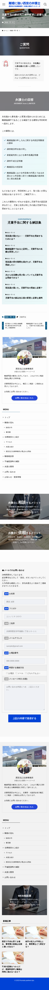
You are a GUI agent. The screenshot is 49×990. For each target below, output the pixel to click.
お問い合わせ (10, 472)
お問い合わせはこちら (24, 398)
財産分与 (9, 427)
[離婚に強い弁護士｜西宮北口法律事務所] (24, 4)
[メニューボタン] (4, 4)
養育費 (8, 432)
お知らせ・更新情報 (13, 477)
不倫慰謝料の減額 (12, 461)
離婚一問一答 (9, 22)
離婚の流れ (9, 423)
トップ (7, 417)
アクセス (9, 442)
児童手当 (23, 317)
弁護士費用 (9, 467)
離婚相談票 (9, 456)
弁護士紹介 (10, 447)
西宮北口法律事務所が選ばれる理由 (18, 451)
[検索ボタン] (45, 4)
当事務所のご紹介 (12, 437)
